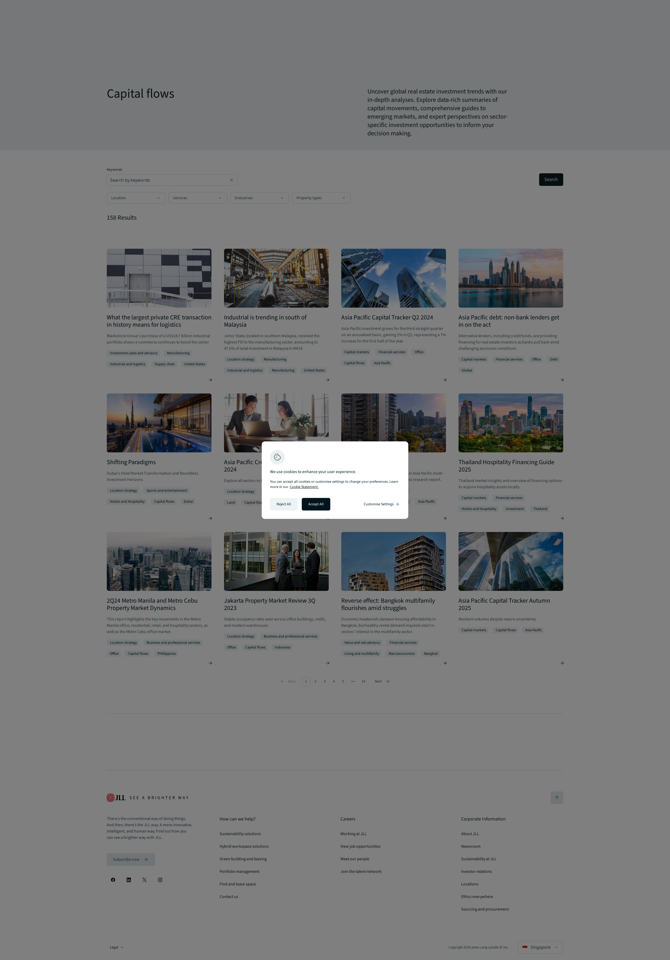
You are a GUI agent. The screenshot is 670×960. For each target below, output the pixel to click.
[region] (335, 480)
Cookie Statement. (304, 487)
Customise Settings (382, 504)
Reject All (284, 504)
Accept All (316, 504)
